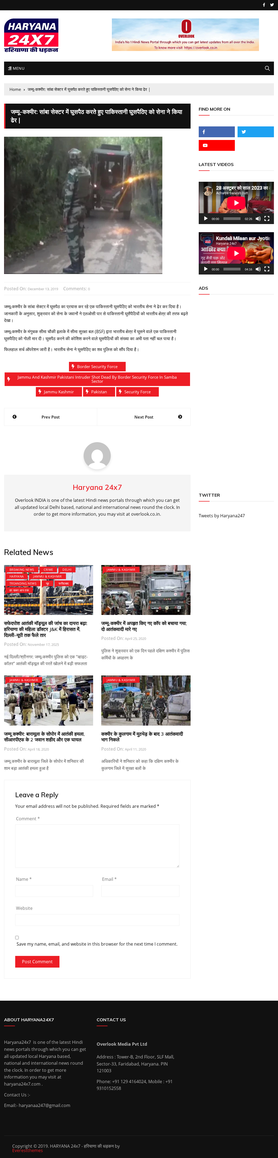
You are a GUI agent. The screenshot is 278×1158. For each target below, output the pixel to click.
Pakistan (99, 391)
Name (24, 879)
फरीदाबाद (64, 583)
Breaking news (22, 569)
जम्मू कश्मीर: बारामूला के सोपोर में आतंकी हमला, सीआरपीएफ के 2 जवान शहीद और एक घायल (44, 737)
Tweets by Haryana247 (222, 516)
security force (137, 391)
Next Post (143, 417)
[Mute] (258, 218)
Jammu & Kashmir (47, 576)
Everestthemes (27, 1150)
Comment (28, 819)
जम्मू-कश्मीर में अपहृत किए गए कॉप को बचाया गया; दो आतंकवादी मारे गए (144, 626)
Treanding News (23, 583)
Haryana (17, 576)
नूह (47, 583)
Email (109, 879)
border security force (97, 366)
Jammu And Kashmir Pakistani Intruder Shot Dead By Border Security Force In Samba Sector (97, 379)
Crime (48, 569)
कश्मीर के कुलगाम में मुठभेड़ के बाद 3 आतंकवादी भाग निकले (142, 737)
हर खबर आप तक (19, 590)
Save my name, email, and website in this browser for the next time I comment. (97, 944)
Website (24, 908)
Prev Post (51, 417)
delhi (66, 569)
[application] (236, 203)
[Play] (205, 218)
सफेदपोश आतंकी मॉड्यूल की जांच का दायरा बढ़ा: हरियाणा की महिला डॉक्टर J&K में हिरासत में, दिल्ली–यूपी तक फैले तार (45, 629)
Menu (17, 68)
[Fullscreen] (267, 218)
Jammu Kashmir (59, 391)
